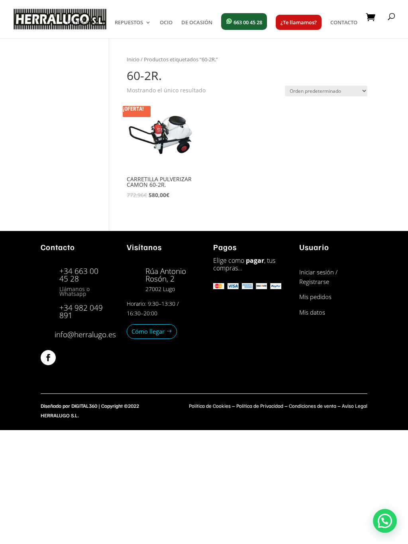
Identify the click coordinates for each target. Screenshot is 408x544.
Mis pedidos (315, 297)
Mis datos (312, 312)
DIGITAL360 (84, 406)
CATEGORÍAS (82, 23)
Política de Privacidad (259, 406)
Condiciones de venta (312, 406)
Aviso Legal (354, 406)
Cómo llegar (148, 331)
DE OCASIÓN (196, 23)
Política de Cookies (210, 406)
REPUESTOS (129, 23)
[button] (385, 521)
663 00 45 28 (247, 22)
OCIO (166, 23)
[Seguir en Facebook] (48, 357)
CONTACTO (343, 23)
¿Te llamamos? (298, 22)
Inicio (133, 59)
